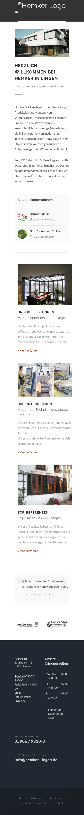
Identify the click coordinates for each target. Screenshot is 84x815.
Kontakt (59, 802)
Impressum (55, 709)
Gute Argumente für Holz (46, 231)
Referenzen (26, 802)
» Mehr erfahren (28, 350)
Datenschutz (55, 713)
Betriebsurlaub (39, 214)
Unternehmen (54, 798)
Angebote (44, 802)
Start (21, 798)
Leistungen (35, 798)
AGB (51, 717)
